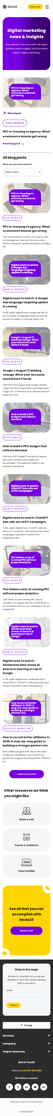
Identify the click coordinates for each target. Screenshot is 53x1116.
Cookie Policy (24, 1102)
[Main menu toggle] (47, 7)
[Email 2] (43, 1087)
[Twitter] (18, 1087)
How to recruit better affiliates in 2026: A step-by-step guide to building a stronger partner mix (26, 741)
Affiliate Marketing (17, 728)
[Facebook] (9, 1087)
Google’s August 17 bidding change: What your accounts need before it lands (24, 375)
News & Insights (15, 289)
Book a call (35, 7)
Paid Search (15, 123)
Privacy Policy (37, 1102)
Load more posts (26, 774)
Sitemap (13, 1102)
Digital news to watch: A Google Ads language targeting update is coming (25, 302)
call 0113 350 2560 (31, 1070)
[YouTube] (35, 1087)
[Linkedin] (26, 1087)
